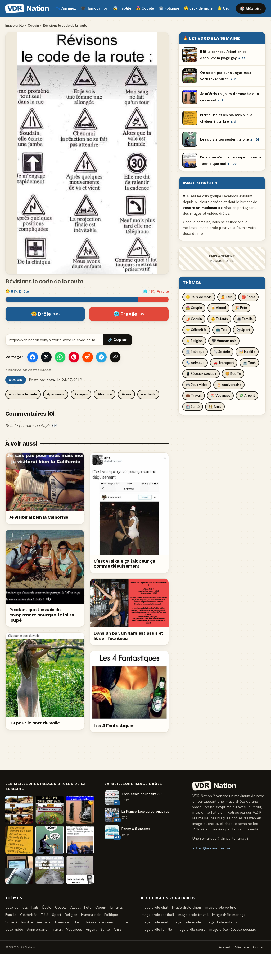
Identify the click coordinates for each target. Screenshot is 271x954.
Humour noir (94, 8)
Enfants (116, 907)
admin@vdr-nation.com (212, 848)
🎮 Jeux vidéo (197, 384)
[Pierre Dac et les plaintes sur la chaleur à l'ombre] (19, 840)
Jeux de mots (198, 8)
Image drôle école (186, 922)
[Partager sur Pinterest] (73, 357)
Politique (169, 8)
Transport (62, 922)
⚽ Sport (243, 330)
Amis (117, 929)
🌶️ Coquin (194, 319)
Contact (259, 947)
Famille (10, 914)
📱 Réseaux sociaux (201, 373)
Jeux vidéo (14, 929)
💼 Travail (193, 395)
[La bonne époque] (19, 870)
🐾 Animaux (195, 363)
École (46, 907)
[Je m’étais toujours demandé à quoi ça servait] (80, 810)
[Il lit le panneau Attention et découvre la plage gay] (19, 810)
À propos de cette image (28, 370)
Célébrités (28, 914)
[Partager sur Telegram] (101, 357)
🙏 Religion (194, 341)
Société (11, 922)
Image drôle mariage (229, 914)
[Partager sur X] (46, 357)
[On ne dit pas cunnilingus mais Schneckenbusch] (49, 810)
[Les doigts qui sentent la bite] (49, 840)
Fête (88, 907)
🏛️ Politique (195, 351)
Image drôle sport (190, 929)
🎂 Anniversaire (229, 384)
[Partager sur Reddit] (87, 357)
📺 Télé (221, 330)
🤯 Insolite (247, 351)
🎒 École (248, 297)
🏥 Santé (193, 406)
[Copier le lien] (115, 357)
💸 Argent (247, 395)
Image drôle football (157, 914)
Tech (78, 922)
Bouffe (123, 922)
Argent (91, 929)
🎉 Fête (241, 308)
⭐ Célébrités (196, 330)
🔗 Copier (117, 340)
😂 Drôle (45, 314)
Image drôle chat (154, 907)
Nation (28, 8)
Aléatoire (241, 947)
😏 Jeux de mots (199, 297)
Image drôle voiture (220, 907)
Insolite (122, 8)
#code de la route (23, 394)
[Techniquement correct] (80, 870)
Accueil (224, 947)
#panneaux (56, 394)
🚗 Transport (223, 363)
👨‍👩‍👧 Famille (245, 319)
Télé (44, 914)
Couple (145, 8)
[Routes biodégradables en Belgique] (49, 870)
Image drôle (14, 25)
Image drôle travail (193, 914)
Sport (56, 914)
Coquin (33, 25)
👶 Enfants (219, 319)
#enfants (148, 394)
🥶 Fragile (129, 314)
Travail (56, 929)
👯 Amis (215, 406)
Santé (105, 929)
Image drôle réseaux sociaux (232, 929)
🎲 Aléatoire (250, 8)
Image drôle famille (156, 929)
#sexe (126, 394)
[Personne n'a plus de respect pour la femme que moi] (80, 840)
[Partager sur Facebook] (32, 357)
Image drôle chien (186, 907)
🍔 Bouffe (233, 373)
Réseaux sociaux (100, 922)
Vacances (74, 929)
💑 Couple (194, 308)
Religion (71, 914)
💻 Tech (249, 363)
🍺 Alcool (218, 308)
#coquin (81, 394)
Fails (35, 907)
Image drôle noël (154, 922)
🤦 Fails (227, 297)
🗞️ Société (221, 351)
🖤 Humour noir (224, 341)
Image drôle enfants (221, 922)
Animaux (66, 8)
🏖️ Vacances (220, 395)
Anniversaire (37, 929)
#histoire (104, 394)
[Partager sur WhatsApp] (60, 357)
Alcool (75, 907)
